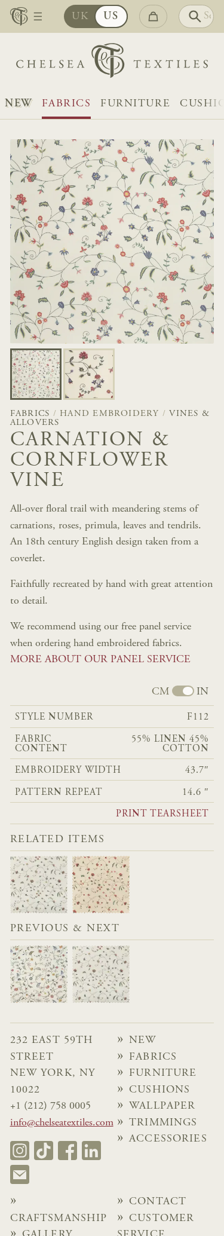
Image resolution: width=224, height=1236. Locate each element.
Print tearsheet (162, 814)
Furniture (135, 104)
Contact (157, 1202)
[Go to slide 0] (36, 374)
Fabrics (66, 104)
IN (202, 692)
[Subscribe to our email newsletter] (19, 1174)
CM (160, 692)
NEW (18, 104)
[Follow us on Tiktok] (43, 1150)
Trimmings (163, 1123)
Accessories (168, 1139)
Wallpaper (162, 1106)
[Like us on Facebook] (67, 1150)
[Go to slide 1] (89, 374)
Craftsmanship (59, 1218)
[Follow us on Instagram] (19, 1150)
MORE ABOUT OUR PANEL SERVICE (100, 659)
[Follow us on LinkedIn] (91, 1150)
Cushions (159, 1090)
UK (80, 16)
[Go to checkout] (153, 16)
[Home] (112, 63)
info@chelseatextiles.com (61, 1123)
